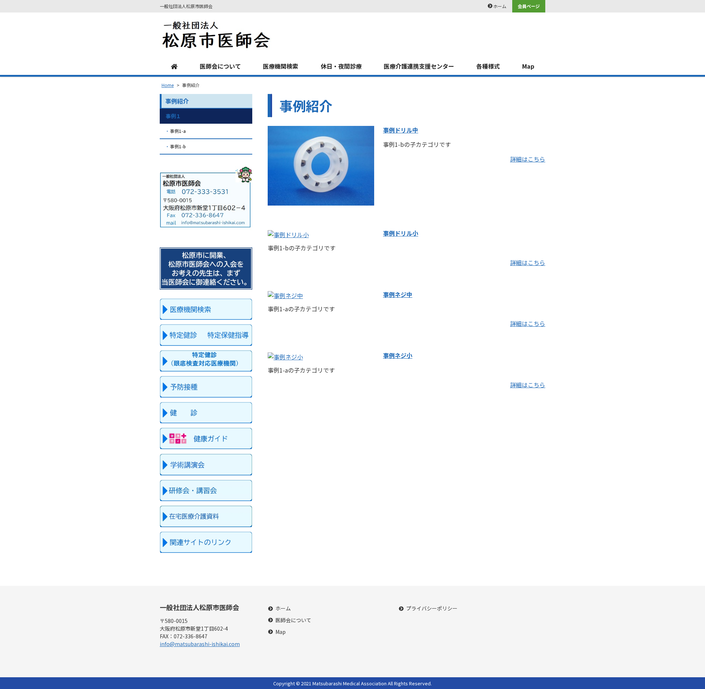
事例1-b (178, 146)
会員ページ (529, 6)
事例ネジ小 (397, 355)
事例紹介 (177, 101)
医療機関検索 (280, 66)
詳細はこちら (527, 159)
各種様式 (488, 66)
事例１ (173, 116)
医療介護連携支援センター (419, 66)
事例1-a (178, 131)
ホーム (499, 6)
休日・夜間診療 (341, 66)
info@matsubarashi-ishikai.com (200, 644)
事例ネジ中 (397, 294)
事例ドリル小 (400, 233)
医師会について (220, 66)
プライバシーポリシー (432, 608)
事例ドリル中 (400, 130)
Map (528, 66)
